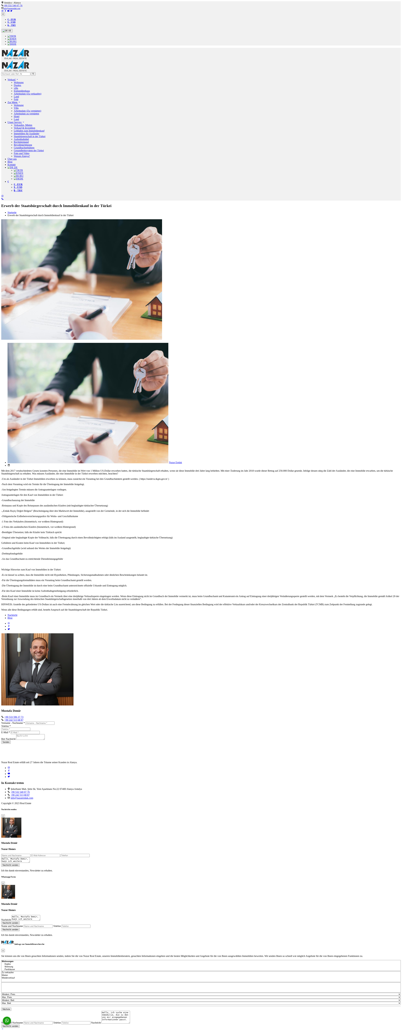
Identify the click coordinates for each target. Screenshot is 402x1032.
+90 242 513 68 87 (13, 720)
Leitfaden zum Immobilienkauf (29, 130)
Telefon (57, 926)
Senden (6, 742)
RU (15, 41)
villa (16, 88)
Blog (10, 161)
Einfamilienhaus (22, 91)
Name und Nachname (12, 926)
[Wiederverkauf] (201, 978)
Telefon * (6, 726)
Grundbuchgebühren (24, 147)
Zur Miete (13, 102)
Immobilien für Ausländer (26, 133)
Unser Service (15, 122)
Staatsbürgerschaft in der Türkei (29, 136)
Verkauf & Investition (24, 128)
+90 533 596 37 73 (13, 717)
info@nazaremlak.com (12, 8)
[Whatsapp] (7, 1021)
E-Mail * (5, 732)
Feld (16, 99)
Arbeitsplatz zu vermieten (26, 113)
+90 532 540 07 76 (13, 5)
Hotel (16, 116)
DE (9, 30)
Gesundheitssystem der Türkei (29, 150)
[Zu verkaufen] (201, 972)
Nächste (6, 1009)
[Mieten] (201, 975)
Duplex (17, 85)
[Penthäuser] (201, 969)
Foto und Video (21, 153)
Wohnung (19, 82)
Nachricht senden (10, 865)
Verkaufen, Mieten (23, 125)
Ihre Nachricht (8, 739)
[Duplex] (201, 964)
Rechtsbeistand (21, 142)
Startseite (12, 212)
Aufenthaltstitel (21, 139)
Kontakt (12, 164)
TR (14, 36)
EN (14, 38)
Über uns (12, 159)
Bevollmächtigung (23, 145)
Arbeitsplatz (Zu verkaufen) (27, 93)
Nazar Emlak (175, 462)
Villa (16, 108)
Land (16, 96)
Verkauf (12, 79)
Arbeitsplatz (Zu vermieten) (27, 110)
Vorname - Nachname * (13, 723)
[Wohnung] (201, 967)
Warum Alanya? (22, 156)
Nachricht (12, 615)
